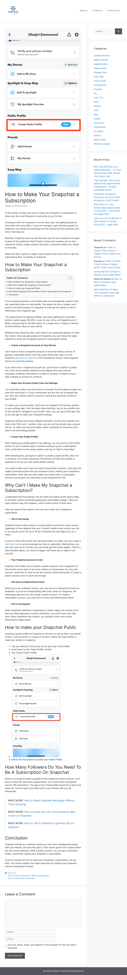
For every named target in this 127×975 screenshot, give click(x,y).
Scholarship (99, 127)
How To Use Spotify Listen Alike (21, 878)
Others (97, 118)
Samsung (98, 123)
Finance (98, 89)
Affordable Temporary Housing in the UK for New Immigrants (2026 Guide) (107, 197)
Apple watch (100, 68)
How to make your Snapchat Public (24, 288)
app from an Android (25, 358)
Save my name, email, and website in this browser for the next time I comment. (42, 946)
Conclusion (13, 294)
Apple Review (100, 64)
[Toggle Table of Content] (68, 278)
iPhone (97, 106)
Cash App (99, 76)
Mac (96, 114)
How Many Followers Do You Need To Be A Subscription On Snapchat (39, 291)
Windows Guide (102, 144)
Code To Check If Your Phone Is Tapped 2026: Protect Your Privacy (107, 264)
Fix (95, 93)
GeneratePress (77, 971)
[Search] (118, 31)
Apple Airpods (101, 60)
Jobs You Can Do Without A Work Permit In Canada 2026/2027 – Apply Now (107, 221)
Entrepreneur (100, 85)
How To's (12, 873)
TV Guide (98, 131)
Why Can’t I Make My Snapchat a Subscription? (29, 285)
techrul (97, 271)
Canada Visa (100, 72)
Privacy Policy (113, 10)
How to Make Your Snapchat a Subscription (28, 282)
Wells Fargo (99, 139)
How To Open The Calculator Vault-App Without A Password (106, 292)
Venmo (97, 135)
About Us (84, 10)
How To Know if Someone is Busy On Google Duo (29, 876)
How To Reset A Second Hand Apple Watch (108, 282)
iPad (96, 102)
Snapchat (59, 301)
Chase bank (100, 81)
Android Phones (102, 55)
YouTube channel (13, 544)
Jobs (96, 110)
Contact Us (97, 10)
